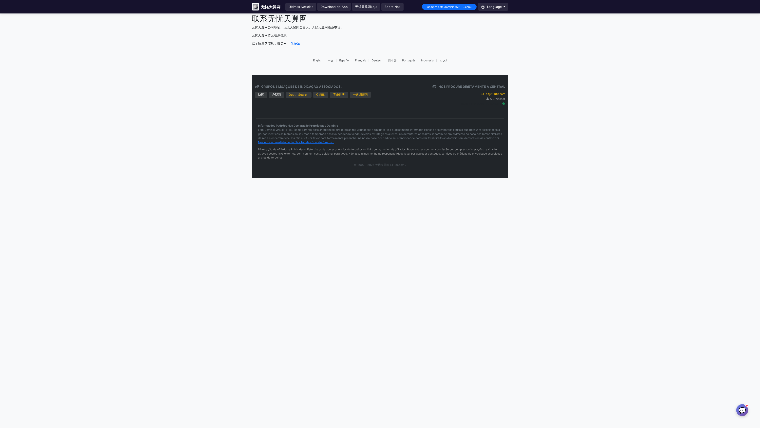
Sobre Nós (392, 7)
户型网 (276, 94)
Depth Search (298, 94)
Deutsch (377, 60)
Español (344, 60)
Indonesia (427, 60)
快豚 (261, 94)
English (317, 60)
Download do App (334, 7)
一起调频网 (360, 94)
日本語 (392, 60)
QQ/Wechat (497, 98)
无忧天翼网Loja (366, 7)
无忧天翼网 (271, 6)
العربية (443, 60)
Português (408, 60)
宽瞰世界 (339, 94)
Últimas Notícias (301, 7)
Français (360, 60)
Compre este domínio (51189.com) (449, 7)
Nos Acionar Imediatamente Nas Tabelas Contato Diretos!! (296, 142)
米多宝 (295, 43)
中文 (330, 60)
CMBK (320, 94)
